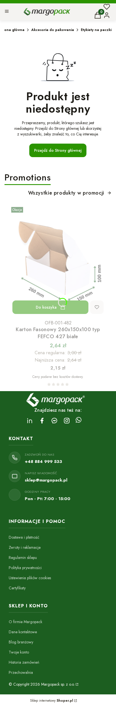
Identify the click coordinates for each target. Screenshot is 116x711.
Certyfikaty (17, 588)
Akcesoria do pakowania (52, 29)
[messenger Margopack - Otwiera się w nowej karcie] (54, 420)
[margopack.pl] (77, 684)
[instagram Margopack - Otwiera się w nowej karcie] (66, 420)
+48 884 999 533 (43, 461)
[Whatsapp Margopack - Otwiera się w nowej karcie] (78, 420)
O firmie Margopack (25, 622)
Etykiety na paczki (96, 29)
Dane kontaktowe (23, 632)
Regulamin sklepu (23, 557)
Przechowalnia (21, 672)
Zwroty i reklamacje (25, 547)
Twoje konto (19, 652)
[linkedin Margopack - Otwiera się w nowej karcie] (29, 420)
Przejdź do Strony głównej (58, 150)
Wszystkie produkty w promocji (66, 193)
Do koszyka (46, 307)
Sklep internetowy (51, 700)
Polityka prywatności (25, 567)
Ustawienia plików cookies (30, 578)
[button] (7, 12)
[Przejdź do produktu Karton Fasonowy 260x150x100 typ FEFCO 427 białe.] (58, 261)
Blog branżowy (21, 642)
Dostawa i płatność (24, 537)
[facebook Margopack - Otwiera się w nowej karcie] (42, 420)
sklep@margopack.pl (46, 480)
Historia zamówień (24, 662)
